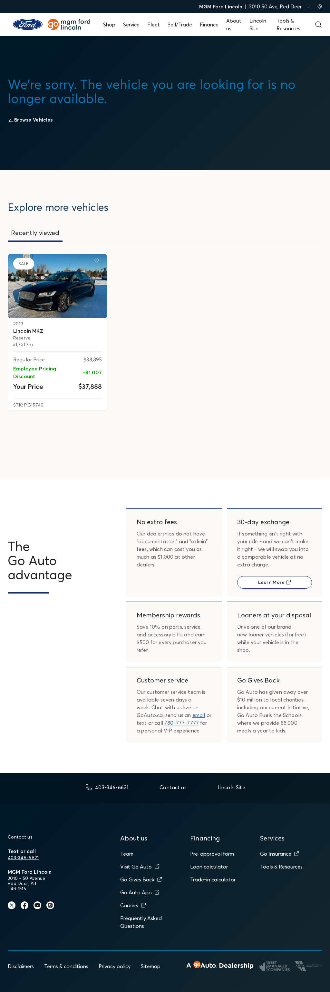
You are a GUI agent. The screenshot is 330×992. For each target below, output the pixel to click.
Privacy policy (115, 966)
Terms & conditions (66, 966)
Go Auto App (136, 892)
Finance (209, 24)
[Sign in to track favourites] (98, 262)
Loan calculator (209, 866)
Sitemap (150, 966)
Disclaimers (21, 966)
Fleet (153, 24)
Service (131, 24)
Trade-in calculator (213, 879)
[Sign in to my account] (319, 6)
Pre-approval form (212, 853)
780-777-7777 (181, 723)
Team (126, 853)
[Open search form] (318, 24)
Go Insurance (275, 853)
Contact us (20, 837)
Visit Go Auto (136, 866)
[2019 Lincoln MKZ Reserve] (57, 286)
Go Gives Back (137, 879)
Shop (109, 24)
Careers (129, 905)
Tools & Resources (281, 866)
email (198, 715)
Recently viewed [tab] (35, 233)
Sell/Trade (180, 24)
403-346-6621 (23, 857)
